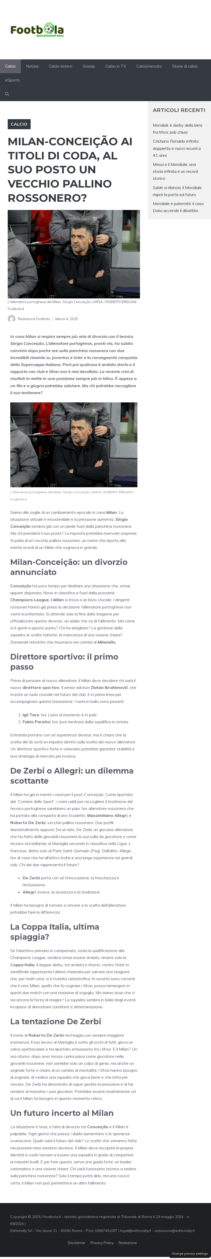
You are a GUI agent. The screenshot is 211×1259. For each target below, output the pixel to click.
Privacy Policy (102, 1242)
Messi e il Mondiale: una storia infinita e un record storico (175, 171)
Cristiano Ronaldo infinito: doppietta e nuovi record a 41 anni (177, 148)
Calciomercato (149, 66)
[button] (7, 94)
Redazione (128, 1242)
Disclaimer (76, 1242)
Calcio (10, 66)
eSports (12, 80)
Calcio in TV (115, 66)
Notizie (32, 66)
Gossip (89, 66)
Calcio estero (60, 66)
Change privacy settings (190, 1253)
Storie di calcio (185, 66)
